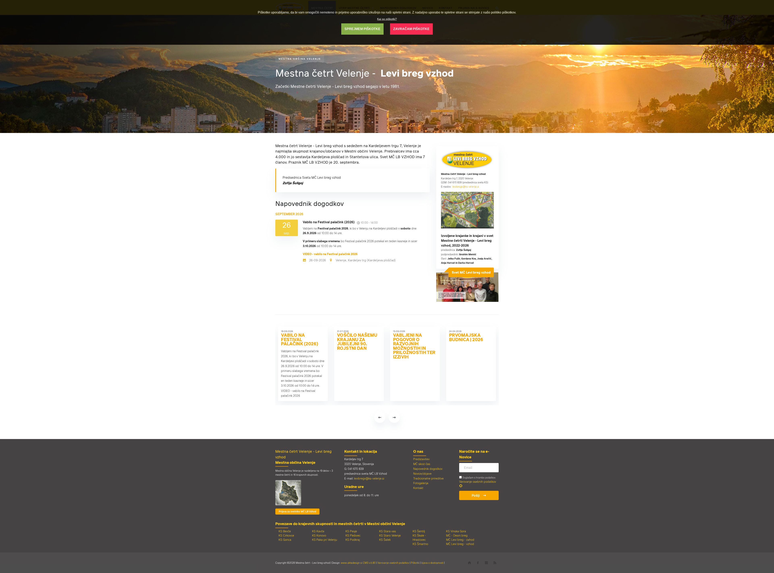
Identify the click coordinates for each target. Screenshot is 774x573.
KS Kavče (318, 531)
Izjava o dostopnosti (432, 562)
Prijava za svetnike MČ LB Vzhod (297, 511)
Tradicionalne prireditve (428, 478)
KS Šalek (385, 540)
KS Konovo (319, 535)
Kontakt (418, 488)
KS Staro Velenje (390, 535)
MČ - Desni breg (456, 535)
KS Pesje (351, 531)
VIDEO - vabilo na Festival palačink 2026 (330, 254)
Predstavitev (421, 459)
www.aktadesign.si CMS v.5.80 (358, 562)
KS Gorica (285, 540)
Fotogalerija (420, 483)
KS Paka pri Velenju (324, 540)
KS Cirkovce (286, 535)
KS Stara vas (387, 531)
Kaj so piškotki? (387, 19)
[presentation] (379, 417)
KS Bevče (285, 531)
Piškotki (415, 562)
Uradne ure (354, 486)
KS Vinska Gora (456, 531)
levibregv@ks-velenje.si (466, 186)
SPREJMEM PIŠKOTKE (362, 29)
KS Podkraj (352, 540)
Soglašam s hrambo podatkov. (479, 477)
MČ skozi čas (421, 464)
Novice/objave (422, 473)
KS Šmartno (420, 544)
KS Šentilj (419, 531)
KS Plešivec (352, 535)
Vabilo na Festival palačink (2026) (299, 339)
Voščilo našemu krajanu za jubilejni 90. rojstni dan (357, 341)
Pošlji (476, 495)
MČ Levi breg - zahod (460, 540)
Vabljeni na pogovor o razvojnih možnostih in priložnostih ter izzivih (414, 346)
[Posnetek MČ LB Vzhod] (467, 194)
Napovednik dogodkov (427, 469)
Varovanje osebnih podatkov (477, 482)
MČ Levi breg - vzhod (460, 544)
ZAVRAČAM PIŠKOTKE (411, 29)
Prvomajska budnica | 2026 (466, 337)
